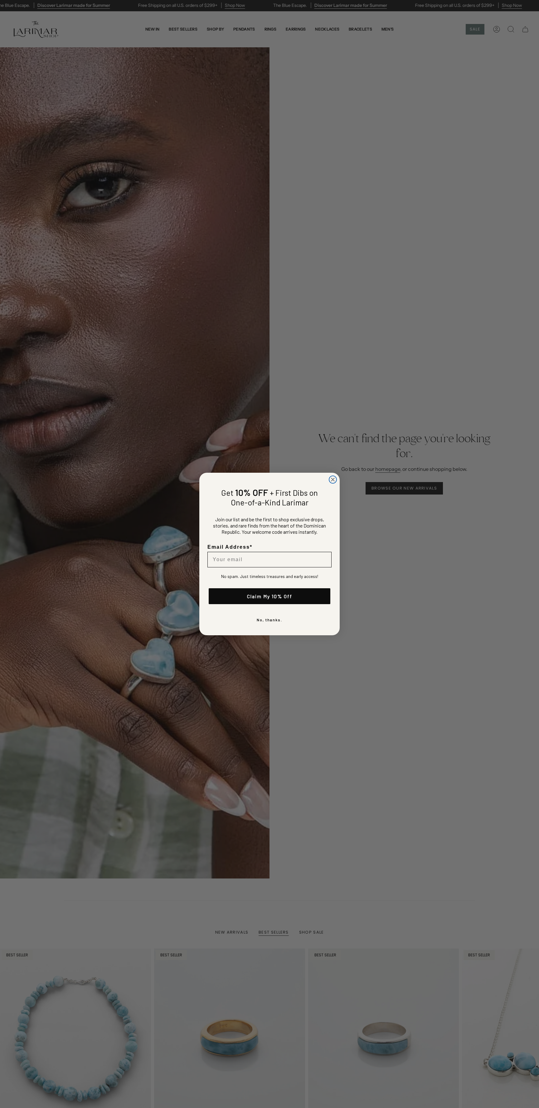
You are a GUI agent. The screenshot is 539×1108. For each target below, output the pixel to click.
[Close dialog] (333, 479)
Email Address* (229, 547)
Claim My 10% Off (269, 596)
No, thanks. (269, 620)
